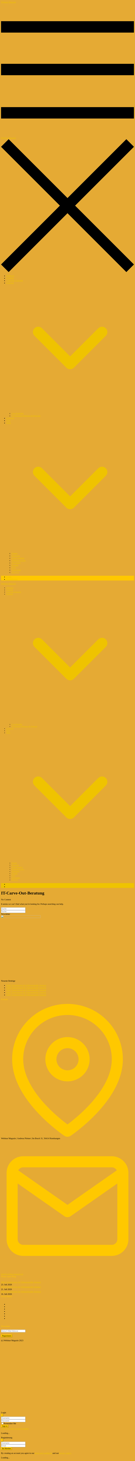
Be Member (6, 1449)
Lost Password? (7, 1429)
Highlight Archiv (19, 560)
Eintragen (10, 418)
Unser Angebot (18, 558)
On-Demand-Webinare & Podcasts (26, 416)
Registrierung (12, 579)
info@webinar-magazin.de (12, 1274)
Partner (15, 553)
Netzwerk (16, 556)
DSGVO (15, 572)
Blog (8, 420)
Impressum (16, 570)
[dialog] (67, 1447)
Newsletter (16, 563)
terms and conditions (43, 1453)
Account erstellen (21, 1429)
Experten (10, 278)
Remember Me (10, 1423)
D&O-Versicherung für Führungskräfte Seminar (26, 985)
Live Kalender (18, 413)
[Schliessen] (2, 1415)
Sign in (4, 1426)
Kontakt (15, 565)
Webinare (10, 276)
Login (8, 577)
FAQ (14, 568)
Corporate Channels (14, 280)
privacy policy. (65, 1453)
